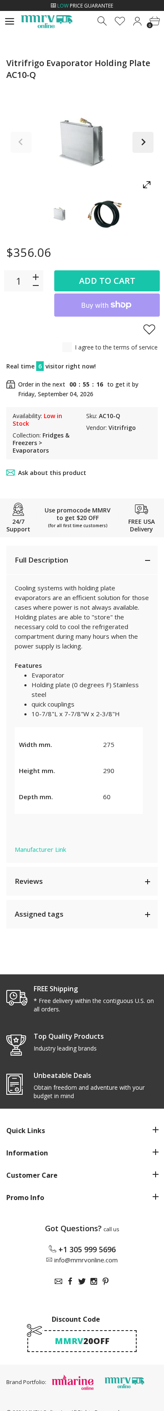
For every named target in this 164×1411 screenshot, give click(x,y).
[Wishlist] (120, 21)
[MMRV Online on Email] (58, 1281)
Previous (21, 142)
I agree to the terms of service (116, 347)
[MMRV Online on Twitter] (82, 1281)
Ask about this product (52, 473)
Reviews (29, 881)
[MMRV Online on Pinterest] (105, 1281)
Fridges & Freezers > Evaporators (41, 442)
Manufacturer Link (40, 849)
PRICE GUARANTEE (85, 5)
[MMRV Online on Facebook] (70, 1281)
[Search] (102, 21)
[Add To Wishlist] (149, 329)
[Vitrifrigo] (59, 214)
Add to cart (107, 280)
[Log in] (137, 21)
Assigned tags (39, 914)
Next (142, 142)
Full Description (41, 560)
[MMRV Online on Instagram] (94, 1281)
